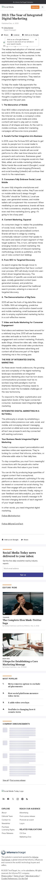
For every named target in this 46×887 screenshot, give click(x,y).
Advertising (24, 812)
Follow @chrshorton (11, 515)
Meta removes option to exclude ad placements (24, 685)
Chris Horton (8, 28)
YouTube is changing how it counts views (22, 710)
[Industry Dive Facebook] (8, 799)
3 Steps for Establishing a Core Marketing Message (20, 663)
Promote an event (27, 820)
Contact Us (6, 820)
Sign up (23, 575)
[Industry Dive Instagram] (17, 799)
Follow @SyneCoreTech (12, 523)
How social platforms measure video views (23, 694)
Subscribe (35, 7)
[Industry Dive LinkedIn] (3, 799)
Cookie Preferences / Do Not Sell (14, 878)
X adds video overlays (18, 702)
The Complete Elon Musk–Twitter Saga (22, 621)
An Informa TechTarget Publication (23, 2)
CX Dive (23, 833)
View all (5, 780)
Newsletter (6, 823)
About (4, 812)
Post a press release (17, 780)
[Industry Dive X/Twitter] (12, 799)
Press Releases (7, 833)
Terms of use (19, 876)
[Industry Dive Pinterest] (22, 799)
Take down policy (32, 876)
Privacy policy (6, 876)
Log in (22, 823)
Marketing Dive (25, 837)
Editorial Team (7, 816)
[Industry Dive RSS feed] (27, 799)
